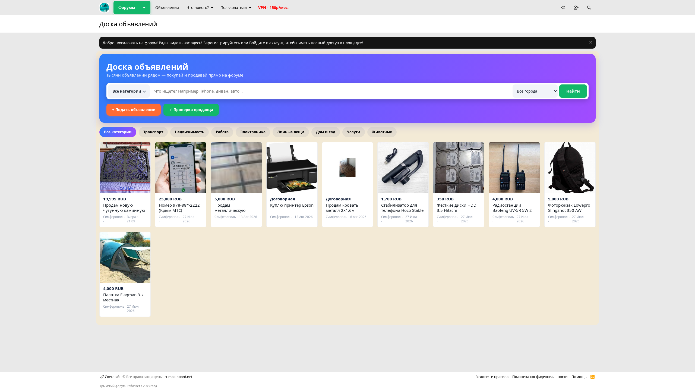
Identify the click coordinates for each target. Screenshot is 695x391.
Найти (573, 91)
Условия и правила (492, 376)
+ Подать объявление (133, 109)
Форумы (126, 7)
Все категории (118, 132)
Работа (222, 132)
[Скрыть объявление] (590, 43)
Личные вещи (290, 132)
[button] (144, 7)
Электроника (253, 132)
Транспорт (153, 132)
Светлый (111, 376)
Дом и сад (325, 132)
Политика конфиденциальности (539, 376)
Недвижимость (189, 132)
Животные (382, 132)
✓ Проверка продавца (191, 109)
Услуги (353, 132)
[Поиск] (589, 7)
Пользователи (233, 7)
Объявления (167, 7)
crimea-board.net (178, 376)
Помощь (579, 376)
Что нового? (198, 7)
